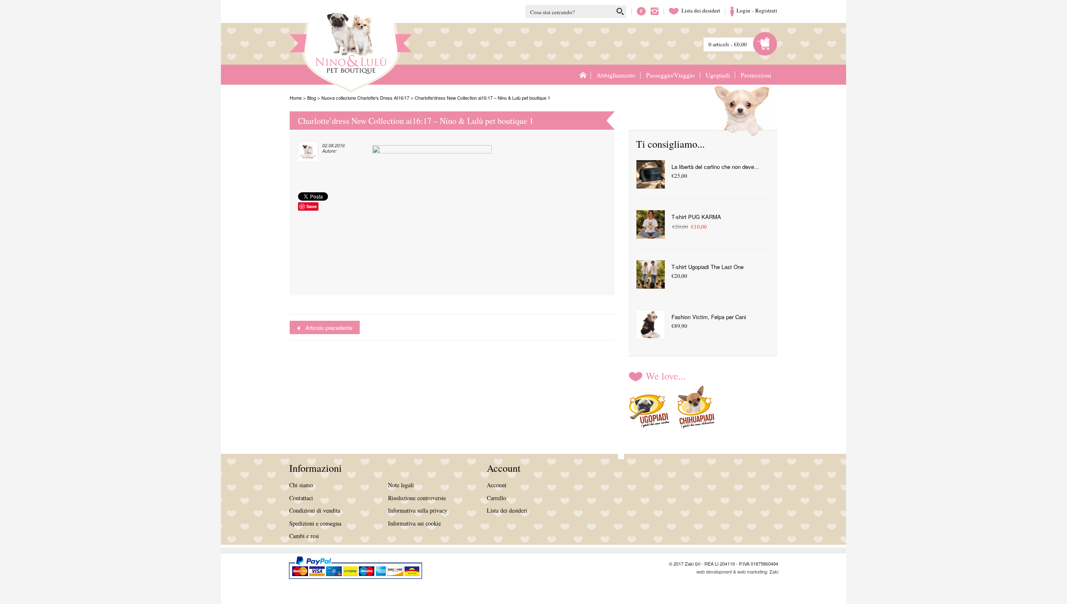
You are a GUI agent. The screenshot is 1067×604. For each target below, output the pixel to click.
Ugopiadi (718, 75)
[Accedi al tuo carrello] (765, 43)
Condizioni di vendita (314, 510)
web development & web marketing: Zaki (737, 571)
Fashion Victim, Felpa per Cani (708, 317)
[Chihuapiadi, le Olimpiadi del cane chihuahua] (696, 409)
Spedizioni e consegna (315, 523)
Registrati (766, 10)
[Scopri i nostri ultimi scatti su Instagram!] (654, 10)
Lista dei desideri (694, 10)
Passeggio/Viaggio (670, 75)
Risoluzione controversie (417, 498)
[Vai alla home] (325, 49)
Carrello (496, 498)
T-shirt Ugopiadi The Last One (707, 267)
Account (496, 485)
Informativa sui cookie (414, 523)
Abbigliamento (615, 75)
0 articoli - (728, 44)
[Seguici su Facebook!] (641, 10)
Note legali (401, 485)
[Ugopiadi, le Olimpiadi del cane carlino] (649, 409)
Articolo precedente (329, 328)
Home (582, 74)
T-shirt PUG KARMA (696, 217)
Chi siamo (301, 485)
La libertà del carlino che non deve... (715, 167)
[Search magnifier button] (620, 11)
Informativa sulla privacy (417, 510)
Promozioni (756, 75)
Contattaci (301, 498)
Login (743, 10)
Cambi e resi (304, 536)
